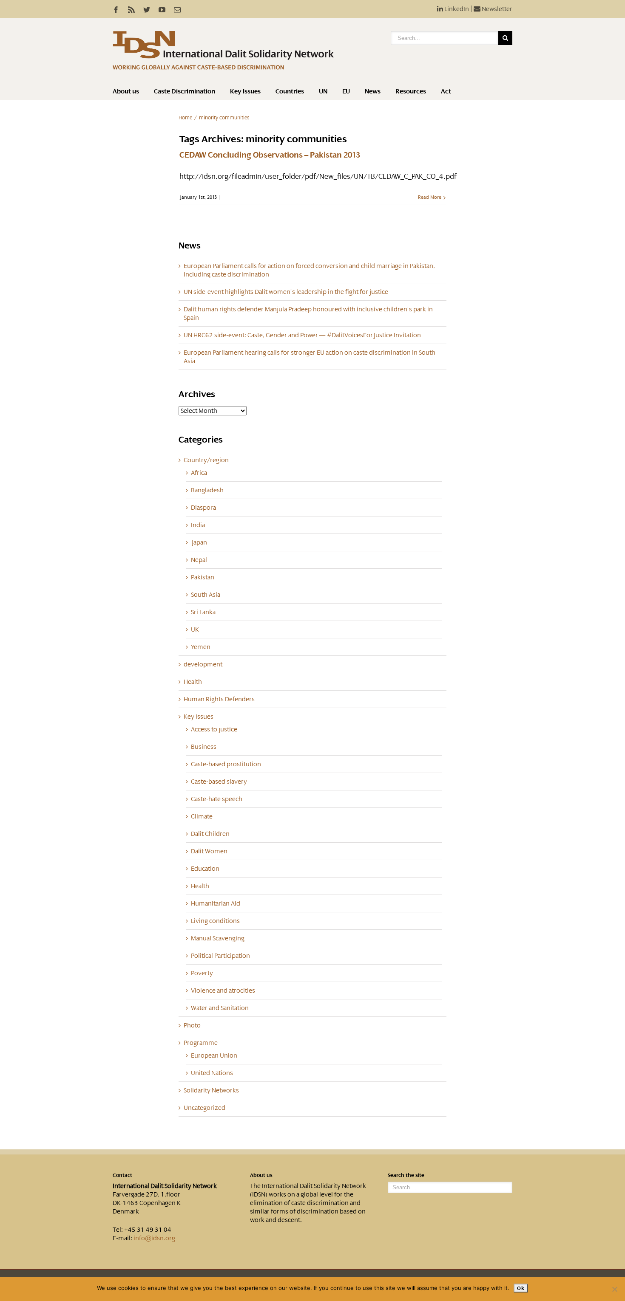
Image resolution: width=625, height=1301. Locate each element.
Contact (122, 1175)
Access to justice (214, 729)
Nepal (199, 560)
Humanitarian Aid (215, 903)
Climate (202, 816)
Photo (192, 1025)
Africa (199, 473)
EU (346, 91)
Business (203, 747)
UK (195, 629)
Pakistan (202, 577)
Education (205, 868)
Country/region (206, 460)
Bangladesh (207, 490)
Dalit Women (209, 851)
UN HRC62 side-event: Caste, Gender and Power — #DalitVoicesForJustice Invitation (302, 335)
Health (193, 682)
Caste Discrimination (184, 91)
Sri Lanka (203, 612)
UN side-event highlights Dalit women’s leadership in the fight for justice (286, 292)
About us (126, 91)
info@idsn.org (154, 1238)
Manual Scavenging (217, 938)
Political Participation (220, 956)
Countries (290, 91)
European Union (214, 1055)
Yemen (200, 647)
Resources (410, 91)
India (198, 525)
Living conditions (215, 921)
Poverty (202, 973)
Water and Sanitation (220, 1008)
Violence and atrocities (223, 990)
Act (446, 91)
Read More (429, 197)
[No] (614, 1289)
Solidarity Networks (211, 1090)
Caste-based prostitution (226, 764)
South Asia (205, 594)
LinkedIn (456, 9)
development (203, 664)
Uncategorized (204, 1108)
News (373, 91)
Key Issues (245, 91)
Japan (199, 542)
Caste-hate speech (216, 799)
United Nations (212, 1073)
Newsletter (496, 9)
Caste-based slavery (219, 781)
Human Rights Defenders (219, 699)
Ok (520, 1288)
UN (323, 91)
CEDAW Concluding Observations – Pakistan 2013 (269, 155)
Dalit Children (210, 834)
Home (185, 118)
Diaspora (203, 507)
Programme (201, 1043)
